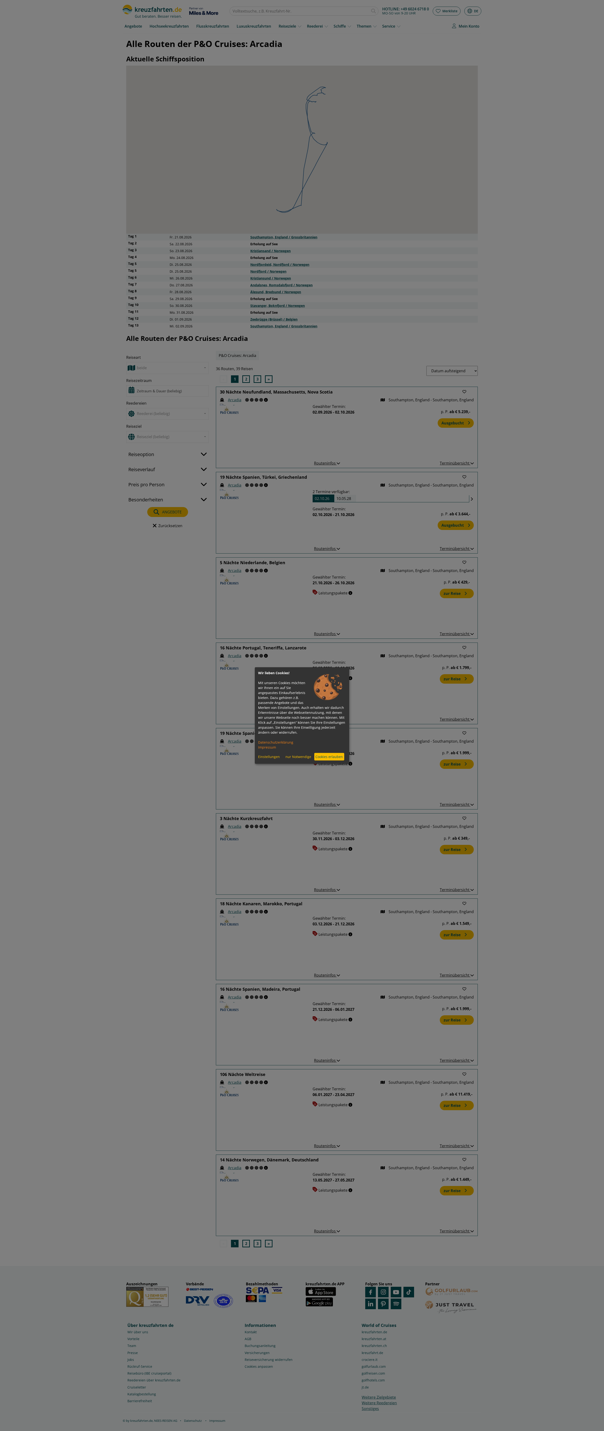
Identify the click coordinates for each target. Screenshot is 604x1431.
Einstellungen (269, 756)
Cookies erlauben (329, 756)
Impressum (267, 747)
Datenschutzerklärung (275, 742)
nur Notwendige (298, 756)
